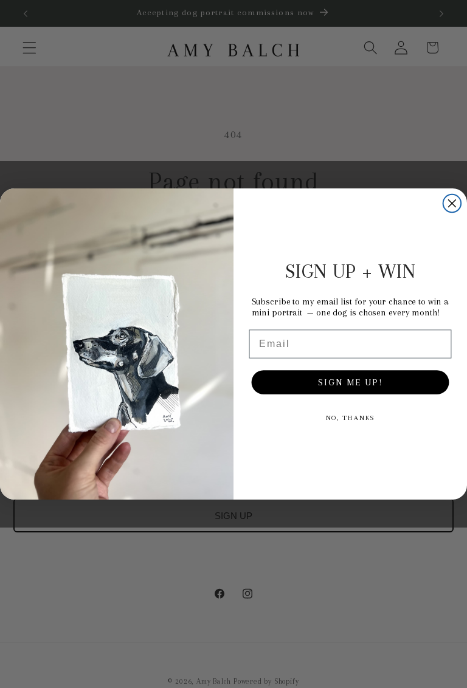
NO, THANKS (350, 418)
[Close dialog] (452, 203)
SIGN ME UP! (350, 382)
